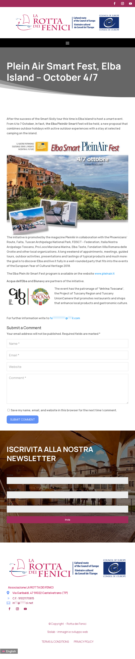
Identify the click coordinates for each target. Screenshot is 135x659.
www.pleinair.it (105, 273)
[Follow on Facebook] (114, 3)
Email (10, 503)
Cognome (12, 489)
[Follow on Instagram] (122, 3)
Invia (67, 519)
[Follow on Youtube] (130, 3)
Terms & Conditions (55, 642)
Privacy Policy (84, 642)
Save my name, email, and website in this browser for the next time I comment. (64, 410)
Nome (10, 475)
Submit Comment (22, 419)
